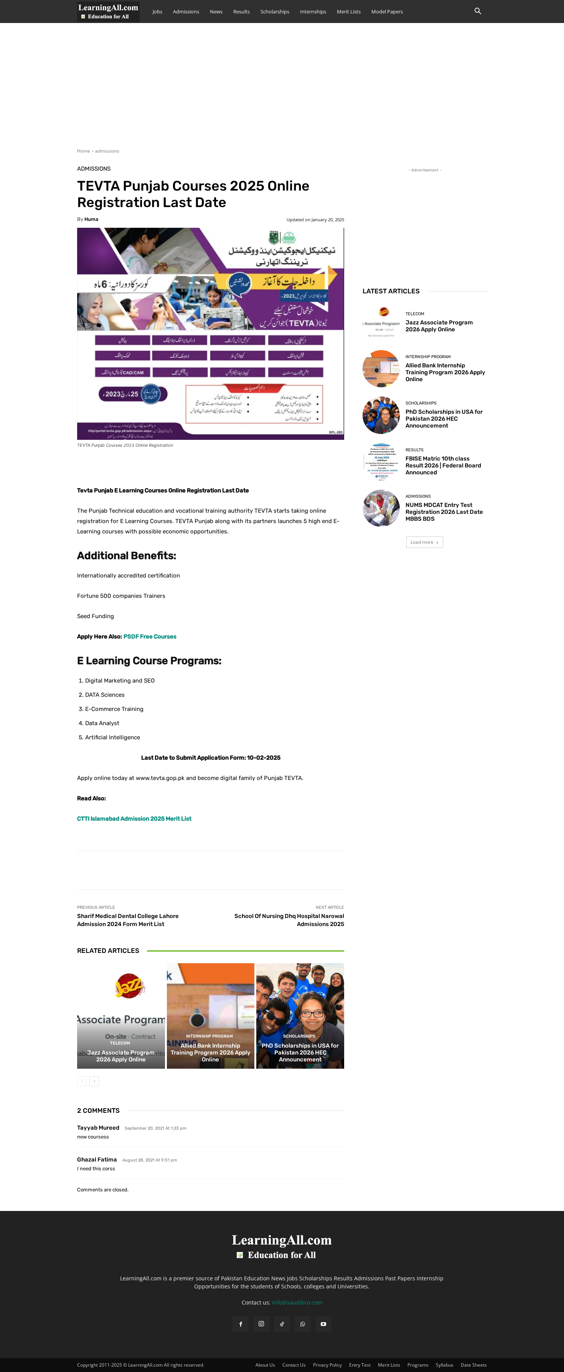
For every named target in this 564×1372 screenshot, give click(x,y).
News (216, 11)
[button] (477, 12)
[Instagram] (261, 1324)
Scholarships (275, 11)
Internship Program (209, 1036)
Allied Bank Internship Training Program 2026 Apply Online (211, 1052)
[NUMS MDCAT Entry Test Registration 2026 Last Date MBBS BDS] (381, 508)
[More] (269, 466)
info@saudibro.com (297, 1302)
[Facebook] (240, 1324)
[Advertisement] (282, 90)
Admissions (186, 11)
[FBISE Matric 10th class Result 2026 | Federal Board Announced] (381, 461)
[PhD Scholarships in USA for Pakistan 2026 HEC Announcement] (300, 1015)
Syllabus (445, 1365)
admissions (107, 151)
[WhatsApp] (302, 1324)
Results (241, 11)
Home (83, 151)
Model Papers (387, 11)
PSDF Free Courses (150, 636)
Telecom (120, 1043)
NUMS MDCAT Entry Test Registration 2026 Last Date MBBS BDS (444, 512)
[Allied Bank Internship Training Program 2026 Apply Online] (211, 1015)
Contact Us (294, 1365)
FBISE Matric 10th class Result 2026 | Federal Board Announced (443, 465)
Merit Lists (349, 11)
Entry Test (360, 1365)
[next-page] (94, 1081)
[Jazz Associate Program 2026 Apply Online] (121, 1015)
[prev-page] (82, 1081)
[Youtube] (323, 1324)
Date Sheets (474, 1365)
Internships (313, 11)
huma (91, 219)
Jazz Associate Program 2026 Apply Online (121, 1056)
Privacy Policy (327, 1365)
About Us (265, 1365)
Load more (422, 542)
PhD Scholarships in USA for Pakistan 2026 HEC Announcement (300, 1052)
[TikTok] (282, 1324)
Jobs (157, 11)
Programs (418, 1365)
